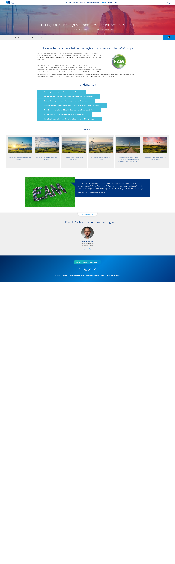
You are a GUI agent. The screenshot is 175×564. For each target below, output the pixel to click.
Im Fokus (75, 2)
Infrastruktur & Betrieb (93, 2)
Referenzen (27, 37)
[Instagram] (85, 269)
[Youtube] (94, 269)
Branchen (68, 2)
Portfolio (82, 2)
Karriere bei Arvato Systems (92, 275)
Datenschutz (65, 275)
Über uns (103, 2)
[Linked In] (80, 269)
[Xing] (89, 269)
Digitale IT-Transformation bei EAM (39, 37)
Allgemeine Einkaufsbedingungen (77, 275)
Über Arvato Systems (17, 37)
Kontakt (103, 275)
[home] (10, 2)
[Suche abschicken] (168, 3)
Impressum (57, 275)
